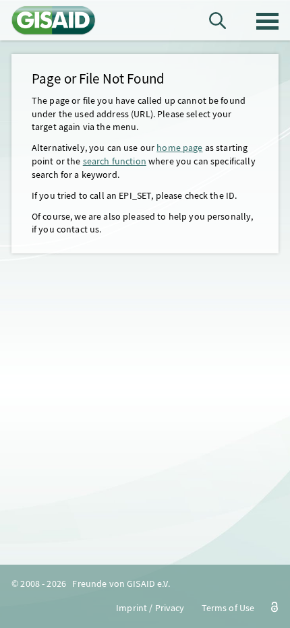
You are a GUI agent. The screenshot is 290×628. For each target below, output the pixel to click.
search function (114, 161)
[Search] (217, 20)
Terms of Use (228, 608)
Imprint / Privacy (150, 608)
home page (179, 148)
